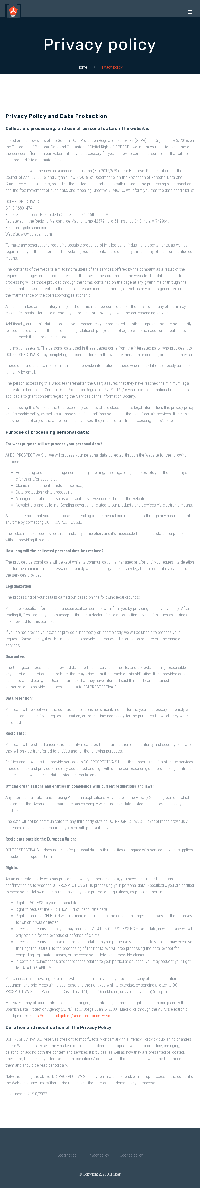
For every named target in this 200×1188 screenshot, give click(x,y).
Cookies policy (131, 1155)
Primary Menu (190, 12)
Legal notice (67, 1155)
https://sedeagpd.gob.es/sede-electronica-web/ (70, 1015)
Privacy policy (98, 1155)
